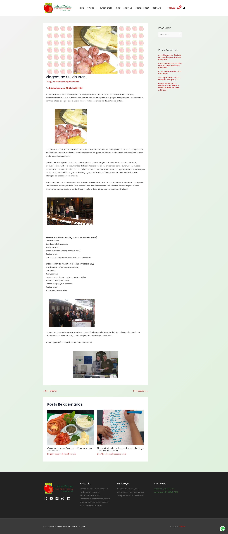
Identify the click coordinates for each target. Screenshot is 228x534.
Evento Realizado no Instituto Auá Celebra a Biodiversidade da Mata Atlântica (168, 86)
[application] (95, 8)
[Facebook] (57, 498)
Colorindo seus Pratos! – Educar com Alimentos (69, 449)
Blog (118, 8)
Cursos (90, 8)
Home (81, 8)
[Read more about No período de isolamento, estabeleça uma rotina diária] (120, 427)
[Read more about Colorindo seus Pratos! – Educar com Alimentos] (70, 427)
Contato (157, 8)
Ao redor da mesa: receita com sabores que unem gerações (170, 65)
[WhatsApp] (62, 498)
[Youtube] (51, 498)
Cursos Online (106, 8)
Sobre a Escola (142, 8)
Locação (128, 8)
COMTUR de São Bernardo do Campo (169, 72)
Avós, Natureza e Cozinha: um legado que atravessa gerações (169, 57)
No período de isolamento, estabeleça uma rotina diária (120, 449)
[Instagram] (45, 498)
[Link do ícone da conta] (184, 8)
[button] (71, 126)
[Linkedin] (68, 498)
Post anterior (50, 391)
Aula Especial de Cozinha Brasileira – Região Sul (169, 78)
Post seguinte (140, 391)
